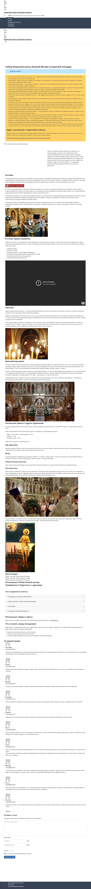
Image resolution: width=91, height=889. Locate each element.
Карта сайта (11, 884)
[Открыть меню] (5, 42)
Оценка (6, 850)
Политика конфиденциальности (16, 886)
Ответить (8, 658)
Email (28, 845)
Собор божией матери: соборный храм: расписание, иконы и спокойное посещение (28, 138)
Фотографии (11, 25)
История (10, 18)
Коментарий (7, 837)
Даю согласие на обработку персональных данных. (18, 853)
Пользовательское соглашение (15, 882)
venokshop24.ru (54, 620)
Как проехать (11, 24)
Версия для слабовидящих (16, 185)
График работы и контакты (14, 22)
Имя (28, 841)
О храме (10, 20)
